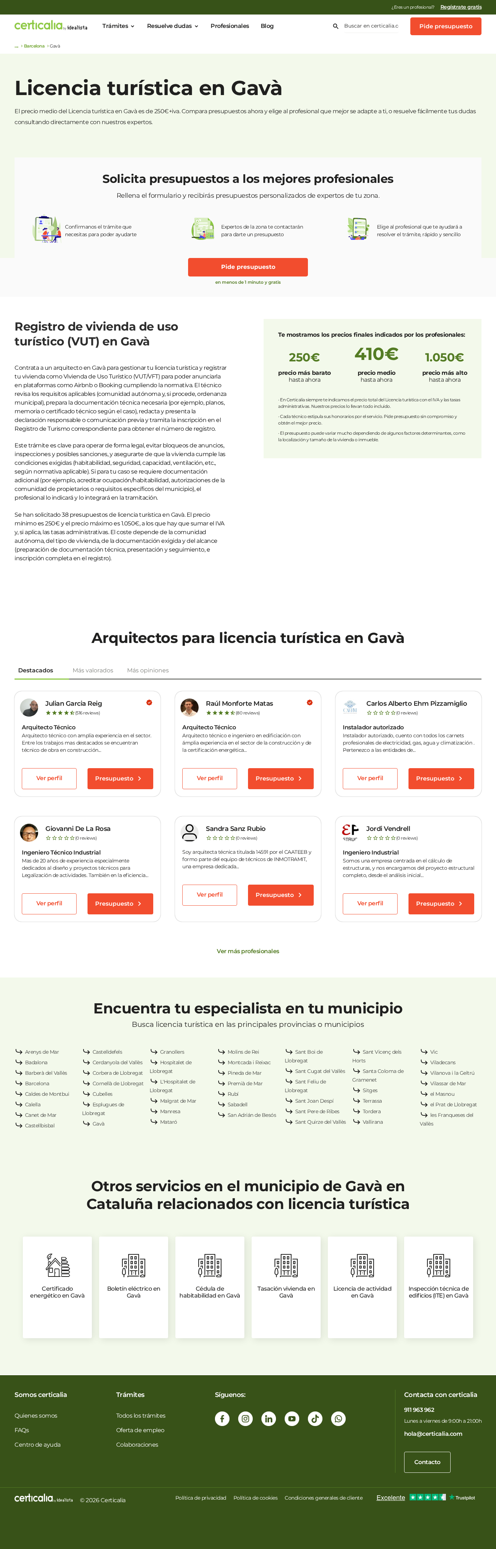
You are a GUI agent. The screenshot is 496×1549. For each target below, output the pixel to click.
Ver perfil (49, 778)
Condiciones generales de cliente (323, 1498)
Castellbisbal (40, 1125)
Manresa (170, 1111)
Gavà (99, 1123)
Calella (33, 1104)
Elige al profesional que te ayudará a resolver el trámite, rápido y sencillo (419, 231)
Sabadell (238, 1104)
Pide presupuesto (445, 26)
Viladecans (443, 1062)
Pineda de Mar (245, 1073)
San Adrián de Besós (252, 1115)
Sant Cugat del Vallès (320, 1071)
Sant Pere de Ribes (317, 1111)
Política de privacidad (200, 1498)
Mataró (168, 1122)
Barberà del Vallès (46, 1073)
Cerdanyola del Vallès (118, 1062)
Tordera (372, 1111)
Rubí (233, 1094)
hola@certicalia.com (433, 1433)
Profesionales (230, 25)
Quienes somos (36, 1415)
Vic (434, 1052)
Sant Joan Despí (314, 1101)
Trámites (115, 25)
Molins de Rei (243, 1052)
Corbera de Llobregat (118, 1073)
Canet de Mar (41, 1115)
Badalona (36, 1062)
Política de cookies (255, 1498)
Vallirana (373, 1122)
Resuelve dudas (169, 25)
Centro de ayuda (38, 1444)
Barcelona (34, 46)
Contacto (427, 1462)
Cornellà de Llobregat (118, 1083)
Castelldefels (107, 1052)
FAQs (22, 1430)
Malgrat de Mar (178, 1101)
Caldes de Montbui (47, 1094)
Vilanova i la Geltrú (452, 1073)
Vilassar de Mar (448, 1083)
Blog (267, 25)
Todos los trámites (141, 1415)
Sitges (370, 1090)
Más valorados (93, 670)
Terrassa (372, 1101)
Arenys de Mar (42, 1052)
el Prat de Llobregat (453, 1104)
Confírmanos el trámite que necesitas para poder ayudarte (101, 231)
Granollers (172, 1052)
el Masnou (442, 1094)
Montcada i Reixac (249, 1062)
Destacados (35, 670)
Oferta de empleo (140, 1430)
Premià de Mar (245, 1083)
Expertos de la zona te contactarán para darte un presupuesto (262, 231)
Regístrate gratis (461, 7)
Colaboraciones (137, 1444)
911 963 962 (419, 1409)
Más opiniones (148, 670)
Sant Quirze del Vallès (320, 1122)
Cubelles (103, 1094)
